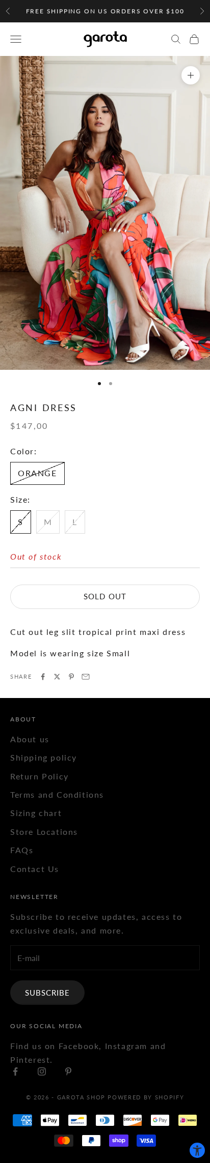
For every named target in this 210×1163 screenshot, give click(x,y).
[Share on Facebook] (43, 677)
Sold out (105, 596)
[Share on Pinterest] (71, 677)
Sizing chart (36, 813)
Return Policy (39, 776)
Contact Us (34, 869)
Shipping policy (43, 757)
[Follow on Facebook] (15, 1071)
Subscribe (47, 992)
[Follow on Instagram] (42, 1071)
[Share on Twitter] (57, 677)
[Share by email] (86, 677)
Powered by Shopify (146, 1097)
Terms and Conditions (57, 794)
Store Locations (44, 831)
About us (29, 739)
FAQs (21, 850)
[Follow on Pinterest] (68, 1071)
